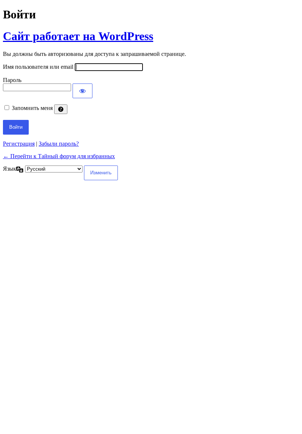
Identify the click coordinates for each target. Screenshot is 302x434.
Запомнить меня (32, 108)
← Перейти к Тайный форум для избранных (59, 156)
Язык (9, 169)
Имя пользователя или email (38, 67)
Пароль (12, 80)
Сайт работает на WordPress (78, 36)
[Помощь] (60, 109)
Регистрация (19, 143)
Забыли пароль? (59, 143)
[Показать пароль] (82, 90)
